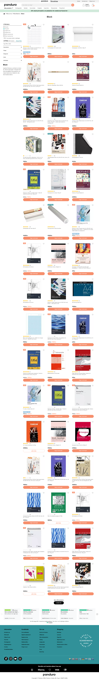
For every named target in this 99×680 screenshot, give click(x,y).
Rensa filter (19, 41)
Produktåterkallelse (8, 649)
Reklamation (59, 642)
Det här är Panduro (43, 632)
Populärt (7, 28)
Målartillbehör (16, 13)
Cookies (6, 646)
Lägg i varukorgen (34, 56)
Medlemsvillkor (25, 642)
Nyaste (6, 27)
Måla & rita (9, 13)
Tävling (41, 639)
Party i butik (42, 646)
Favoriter (6, 639)
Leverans (59, 634)
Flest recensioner (9, 36)
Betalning (59, 632)
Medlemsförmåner (25, 644)
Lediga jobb (42, 642)
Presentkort (59, 646)
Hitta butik (6, 634)
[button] (8, 8)
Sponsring (41, 651)
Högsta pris (8, 32)
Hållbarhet (41, 634)
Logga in (87, 4)
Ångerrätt (59, 637)
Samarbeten (42, 644)
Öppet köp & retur (61, 639)
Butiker (78, 1)
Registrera (87, 5)
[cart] (93, 5)
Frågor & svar (92, 1)
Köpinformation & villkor (62, 644)
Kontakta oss (84, 1)
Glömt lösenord (25, 639)
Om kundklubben (25, 632)
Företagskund (7, 642)
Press (40, 649)
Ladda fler (59, 602)
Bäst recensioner (9, 34)
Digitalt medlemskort (26, 634)
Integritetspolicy (7, 644)
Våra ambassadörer (43, 637)
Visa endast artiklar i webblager (13, 38)
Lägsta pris (7, 30)
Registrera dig (25, 637)
